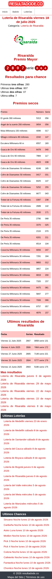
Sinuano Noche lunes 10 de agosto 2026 (26, 519)
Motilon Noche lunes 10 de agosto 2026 (25, 535)
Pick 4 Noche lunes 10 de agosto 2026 (25, 546)
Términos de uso (35, 577)
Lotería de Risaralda (32, 25)
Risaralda (26, 55)
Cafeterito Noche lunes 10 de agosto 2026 (27, 557)
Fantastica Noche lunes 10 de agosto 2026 (27, 562)
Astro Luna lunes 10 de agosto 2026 (23, 530)
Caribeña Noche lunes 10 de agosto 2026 (26, 525)
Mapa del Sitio (15, 577)
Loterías (28, 12)
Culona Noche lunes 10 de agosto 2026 (25, 552)
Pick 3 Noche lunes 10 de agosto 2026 (25, 541)
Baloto (15, 12)
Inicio (5, 12)
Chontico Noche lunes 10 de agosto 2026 (26, 568)
